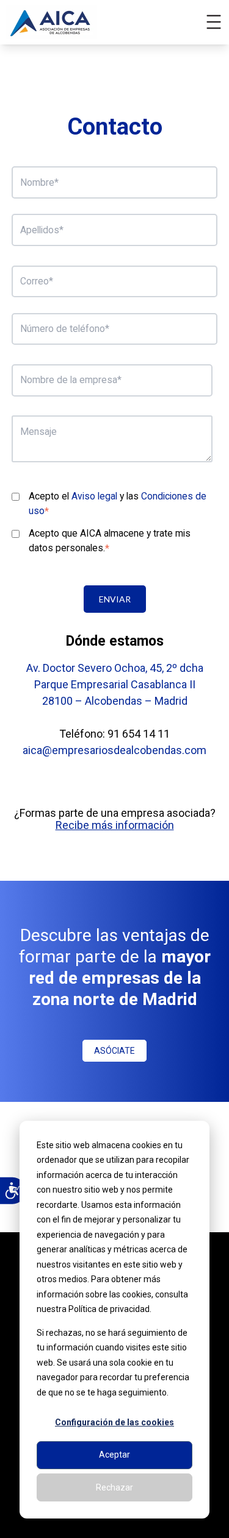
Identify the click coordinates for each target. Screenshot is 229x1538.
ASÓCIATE (114, 1051)
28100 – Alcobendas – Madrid (114, 700)
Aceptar (114, 1454)
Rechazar (114, 1487)
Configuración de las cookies (114, 1422)
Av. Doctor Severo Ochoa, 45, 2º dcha (114, 667)
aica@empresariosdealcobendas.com (114, 750)
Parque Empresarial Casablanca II (114, 684)
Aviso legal (94, 496)
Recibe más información (115, 825)
